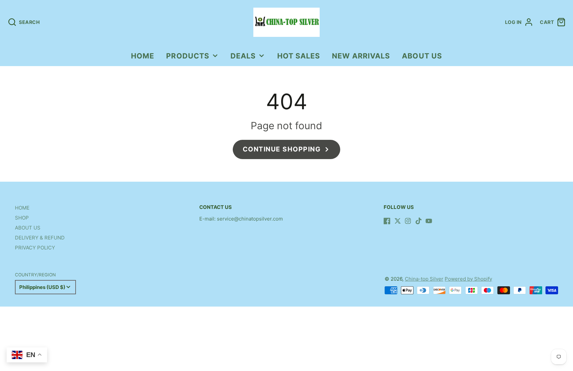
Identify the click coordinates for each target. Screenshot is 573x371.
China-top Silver (424, 279)
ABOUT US (422, 55)
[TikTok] (418, 221)
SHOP (22, 218)
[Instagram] (408, 221)
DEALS (243, 55)
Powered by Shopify (468, 279)
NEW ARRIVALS (361, 55)
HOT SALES (298, 55)
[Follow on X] (397, 221)
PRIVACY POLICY (35, 247)
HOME (142, 55)
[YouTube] (428, 221)
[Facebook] (387, 221)
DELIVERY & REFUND (40, 237)
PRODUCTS (187, 55)
